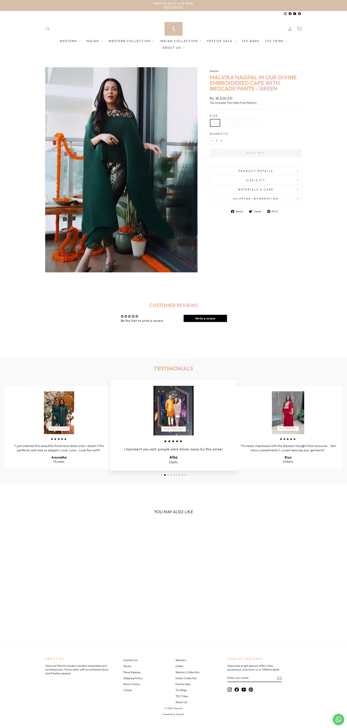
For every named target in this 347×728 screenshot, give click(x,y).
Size (214, 115)
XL (253, 123)
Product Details (255, 171)
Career (127, 690)
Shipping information (255, 198)
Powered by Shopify (173, 714)
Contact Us (130, 660)
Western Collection (130, 41)
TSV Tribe (275, 41)
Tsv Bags (251, 41)
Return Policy (131, 684)
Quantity (219, 133)
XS (215, 123)
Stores (127, 666)
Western (69, 41)
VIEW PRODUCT (59, 428)
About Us (172, 47)
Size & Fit (255, 180)
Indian (93, 41)
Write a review (205, 318)
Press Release (132, 672)
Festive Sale (220, 41)
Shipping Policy (133, 678)
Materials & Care (256, 189)
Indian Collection (179, 41)
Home (213, 71)
